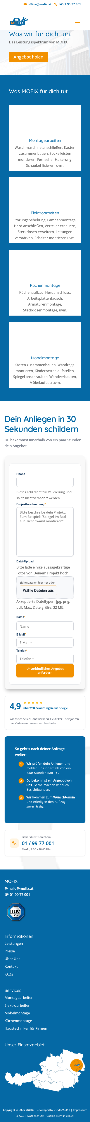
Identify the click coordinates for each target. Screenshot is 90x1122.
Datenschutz (35, 1116)
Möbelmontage (45, 357)
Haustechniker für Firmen (26, 1028)
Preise (10, 951)
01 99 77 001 (20, 894)
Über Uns (12, 958)
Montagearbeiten (45, 140)
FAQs (9, 974)
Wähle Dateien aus (38, 590)
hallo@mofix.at (21, 888)
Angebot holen (28, 57)
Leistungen (14, 943)
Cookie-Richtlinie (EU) (60, 1116)
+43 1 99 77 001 (69, 4)
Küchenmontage (45, 285)
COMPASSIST (62, 1110)
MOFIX (30, 1110)
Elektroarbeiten (45, 212)
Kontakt (11, 966)
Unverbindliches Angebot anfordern (45, 671)
